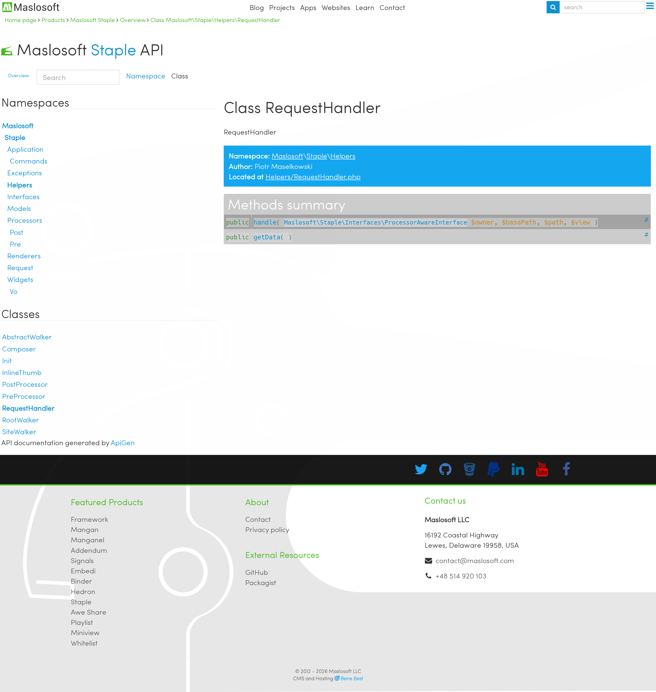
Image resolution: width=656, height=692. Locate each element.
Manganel (87, 539)
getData (266, 237)
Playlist (82, 622)
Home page (20, 20)
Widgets (20, 279)
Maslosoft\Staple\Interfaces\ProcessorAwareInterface (375, 222)
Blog (257, 7)
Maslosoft (18, 125)
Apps (308, 7)
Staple (113, 49)
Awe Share (88, 612)
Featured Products (107, 501)
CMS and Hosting (328, 678)
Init (7, 360)
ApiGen (123, 442)
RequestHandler (28, 408)
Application (25, 149)
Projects (282, 7)
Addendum (89, 550)
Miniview (85, 632)
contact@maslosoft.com (475, 560)
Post (16, 232)
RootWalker (20, 419)
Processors (24, 220)
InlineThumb (22, 372)
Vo (13, 291)
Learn (364, 7)
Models (19, 208)
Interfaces (23, 196)
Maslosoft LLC (345, 671)
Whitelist (84, 643)
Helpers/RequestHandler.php (313, 176)
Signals (82, 560)
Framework (89, 519)
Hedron (83, 591)
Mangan (85, 529)
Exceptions (24, 172)
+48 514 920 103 (461, 576)
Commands (28, 161)
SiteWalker (19, 431)
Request (20, 267)
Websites (336, 7)
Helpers (19, 184)
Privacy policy (267, 529)
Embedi (83, 570)
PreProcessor (23, 396)
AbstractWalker (27, 336)
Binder (81, 581)
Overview (18, 75)
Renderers (24, 255)
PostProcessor (25, 384)
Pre (15, 244)
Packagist (260, 582)
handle (264, 222)
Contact (392, 7)
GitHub (256, 572)
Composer (19, 348)
